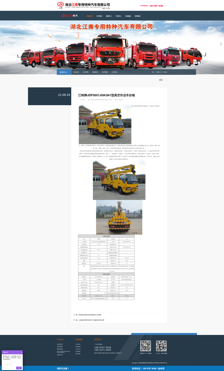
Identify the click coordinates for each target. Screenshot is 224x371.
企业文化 (78, 349)
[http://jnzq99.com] (69, 15)
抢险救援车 (60, 349)
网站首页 (89, 16)
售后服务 (128, 16)
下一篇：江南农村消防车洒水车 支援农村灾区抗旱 (88, 320)
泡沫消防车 (60, 346)
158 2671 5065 (102, 350)
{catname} (67, 351)
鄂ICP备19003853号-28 (160, 363)
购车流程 (78, 354)
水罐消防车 (60, 344)
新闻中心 (109, 16)
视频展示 (95, 72)
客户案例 (105, 72)
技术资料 (86, 72)
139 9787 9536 (102, 347)
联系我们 (138, 16)
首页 (153, 72)
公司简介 (78, 344)
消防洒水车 (60, 355)
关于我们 (99, 16)
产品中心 (118, 16)
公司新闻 (114, 72)
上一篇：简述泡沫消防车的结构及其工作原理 (87, 315)
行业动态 (76, 72)
